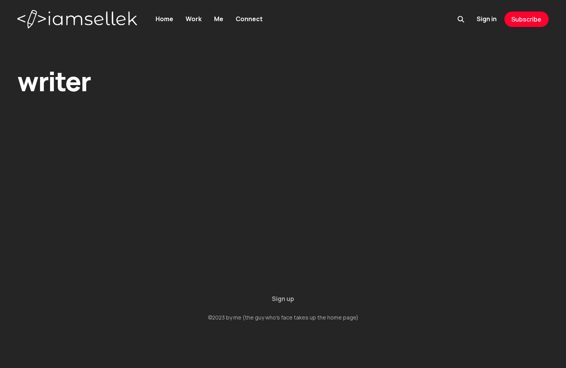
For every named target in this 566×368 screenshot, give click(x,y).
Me (218, 19)
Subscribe (526, 19)
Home (164, 19)
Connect (249, 19)
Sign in (487, 19)
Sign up (283, 298)
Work (194, 19)
